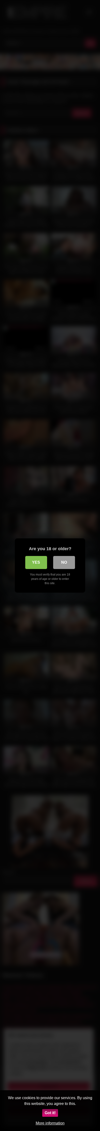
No (64, 562)
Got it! (50, 1113)
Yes (36, 562)
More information (50, 1123)
